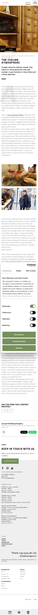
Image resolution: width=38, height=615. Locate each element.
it (29, 599)
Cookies (20, 559)
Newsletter (23, 571)
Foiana (4, 540)
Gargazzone (5, 542)
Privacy (24, 559)
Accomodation (6, 581)
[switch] (33, 312)
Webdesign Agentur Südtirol (4, 600)
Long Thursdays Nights (15, 115)
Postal (4, 545)
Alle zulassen (19, 334)
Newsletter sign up (11, 461)
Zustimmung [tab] (6, 271)
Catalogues (23, 574)
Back (11, 49)
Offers (2, 586)
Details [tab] (18, 271)
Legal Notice (30, 559)
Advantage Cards (5, 578)
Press (21, 578)
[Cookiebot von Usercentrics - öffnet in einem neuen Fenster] (27, 265)
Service (22, 569)
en (32, 599)
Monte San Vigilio (7, 544)
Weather (22, 576)
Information (5, 569)
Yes (4, 410)
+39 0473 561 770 (10, 478)
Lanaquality (4, 588)
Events (2, 571)
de (26, 599)
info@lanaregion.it (28, 556)
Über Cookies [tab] (31, 271)
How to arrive (4, 574)
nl (35, 599)
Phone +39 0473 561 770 (24, 553)
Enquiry (3, 583)
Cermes (4, 538)
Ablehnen (19, 348)
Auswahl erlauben (19, 341)
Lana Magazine (5, 576)
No (10, 410)
